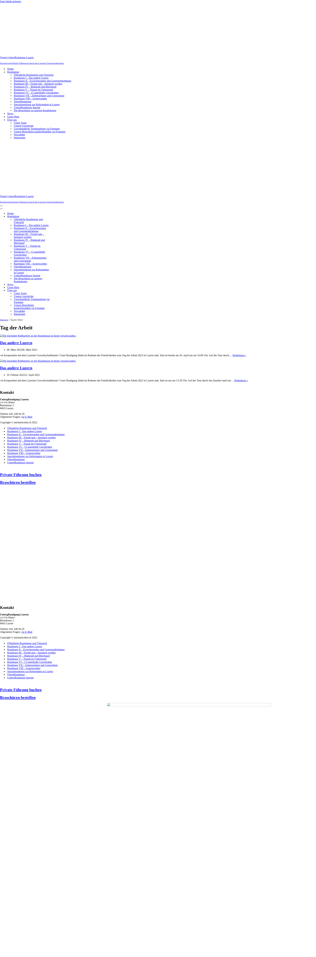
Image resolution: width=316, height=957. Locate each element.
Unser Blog (13, 116)
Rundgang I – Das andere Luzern (31, 77)
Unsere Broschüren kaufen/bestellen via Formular (39, 131)
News (10, 113)
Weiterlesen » (239, 355)
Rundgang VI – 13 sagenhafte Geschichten (36, 92)
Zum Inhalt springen (10, 1)
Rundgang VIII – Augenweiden (30, 98)
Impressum (19, 137)
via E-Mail (26, 416)
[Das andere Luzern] (38, 335)
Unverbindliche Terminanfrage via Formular (37, 128)
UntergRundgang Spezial (27, 107)
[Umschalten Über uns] (58, 290)
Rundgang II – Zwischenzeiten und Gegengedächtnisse (42, 80)
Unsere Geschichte (23, 125)
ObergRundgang (22, 101)
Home (10, 68)
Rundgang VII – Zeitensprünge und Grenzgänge (39, 95)
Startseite (4, 320)
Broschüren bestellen (18, 482)
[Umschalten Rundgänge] (58, 216)
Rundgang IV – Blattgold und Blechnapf (35, 86)
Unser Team (20, 122)
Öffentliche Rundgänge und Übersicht (33, 75)
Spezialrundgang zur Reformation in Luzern (37, 104)
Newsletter (19, 134)
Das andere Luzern (16, 343)
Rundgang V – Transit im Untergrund (33, 89)
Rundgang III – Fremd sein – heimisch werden (38, 83)
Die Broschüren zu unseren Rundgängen (35, 110)
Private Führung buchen (20, 474)
